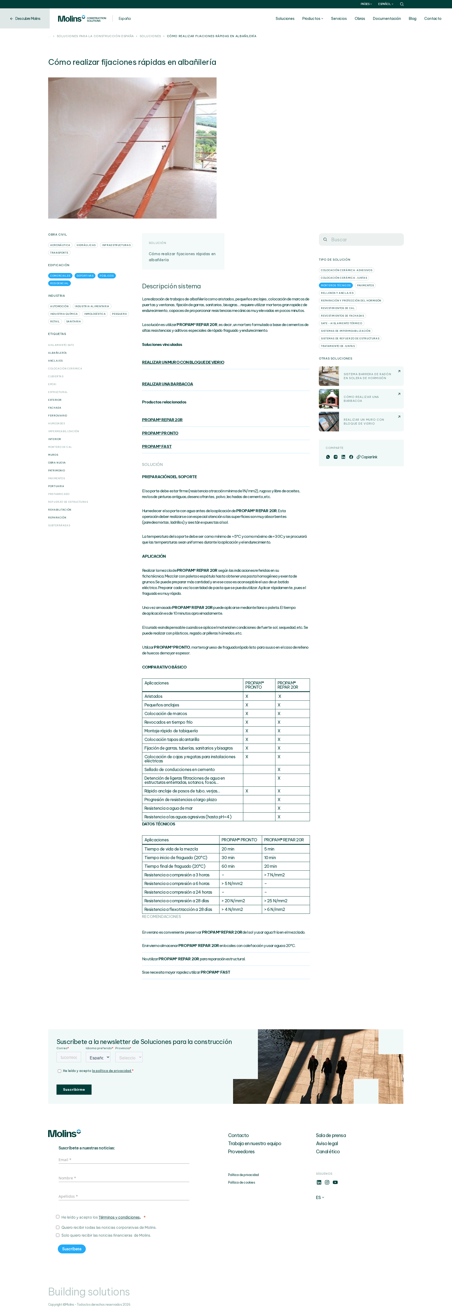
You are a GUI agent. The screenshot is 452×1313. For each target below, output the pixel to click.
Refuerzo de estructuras (68, 501)
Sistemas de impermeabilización (345, 330)
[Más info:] (319, 1183)
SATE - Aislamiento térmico (341, 323)
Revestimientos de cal (338, 308)
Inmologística (95, 313)
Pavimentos (56, 478)
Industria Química (64, 313)
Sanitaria (73, 321)
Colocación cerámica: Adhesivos (346, 270)
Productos (311, 18)
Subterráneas (59, 525)
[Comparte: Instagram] (335, 457)
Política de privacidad (243, 1175)
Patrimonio (56, 470)
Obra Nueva (57, 462)
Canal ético (328, 1152)
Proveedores (241, 1152)
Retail (55, 321)
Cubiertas (56, 376)
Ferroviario (57, 415)
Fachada (54, 407)
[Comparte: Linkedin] (343, 457)
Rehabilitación (59, 509)
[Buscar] (325, 239)
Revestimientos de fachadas (342, 315)
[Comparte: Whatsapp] (328, 457)
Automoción (59, 306)
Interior (54, 439)
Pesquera (119, 313)
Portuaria (56, 486)
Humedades (56, 423)
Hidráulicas (86, 245)
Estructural (58, 392)
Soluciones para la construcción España (95, 36)
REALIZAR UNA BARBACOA (167, 383)
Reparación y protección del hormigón (351, 300)
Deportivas (85, 275)
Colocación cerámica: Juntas (344, 277)
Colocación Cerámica (65, 368)
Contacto (433, 18)
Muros (53, 454)
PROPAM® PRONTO (160, 433)
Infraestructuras (116, 245)
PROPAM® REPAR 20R (162, 419)
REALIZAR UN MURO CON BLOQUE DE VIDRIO (183, 362)
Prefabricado (59, 494)
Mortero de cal (60, 447)
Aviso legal (327, 1143)
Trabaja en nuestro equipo (254, 1143)
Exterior (55, 399)
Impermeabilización (63, 431)
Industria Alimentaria (92, 306)
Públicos (107, 275)
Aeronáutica (60, 245)
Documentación (387, 18)
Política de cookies (241, 1182)
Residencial (59, 283)
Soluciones (285, 18)
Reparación (57, 517)
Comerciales (60, 275)
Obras (360, 18)
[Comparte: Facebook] (351, 457)
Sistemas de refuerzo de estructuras (350, 338)
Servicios (339, 18)
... (49, 36)
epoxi (52, 384)
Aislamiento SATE (61, 345)
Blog (412, 18)
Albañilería (57, 352)
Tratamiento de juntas (338, 346)
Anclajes (55, 360)
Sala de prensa (331, 1135)
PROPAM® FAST (157, 446)
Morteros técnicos (336, 285)
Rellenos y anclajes (337, 293)
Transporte (59, 252)
